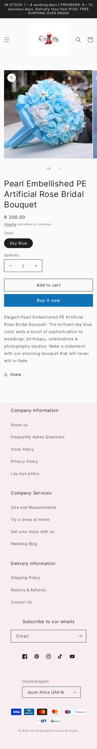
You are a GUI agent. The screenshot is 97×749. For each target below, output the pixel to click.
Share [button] (15, 374)
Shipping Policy (25, 577)
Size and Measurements (34, 507)
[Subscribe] (80, 636)
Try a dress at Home (30, 519)
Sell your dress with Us (32, 531)
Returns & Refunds (28, 590)
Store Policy (22, 449)
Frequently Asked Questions (38, 436)
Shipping (10, 224)
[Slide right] (60, 168)
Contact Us (21, 602)
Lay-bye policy (25, 473)
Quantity (11, 255)
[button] (7, 40)
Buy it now (48, 300)
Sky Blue (18, 243)
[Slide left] (37, 168)
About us (19, 424)
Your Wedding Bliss (41, 730)
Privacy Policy (24, 461)
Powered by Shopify (66, 730)
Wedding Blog (24, 543)
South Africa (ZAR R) (46, 692)
